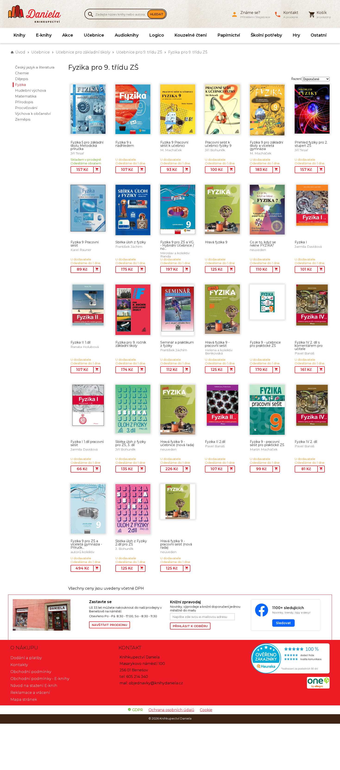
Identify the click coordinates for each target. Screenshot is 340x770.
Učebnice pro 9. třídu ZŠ (139, 52)
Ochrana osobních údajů (171, 710)
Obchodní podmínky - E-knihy (39, 678)
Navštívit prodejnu (109, 625)
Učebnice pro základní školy (83, 52)
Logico (156, 35)
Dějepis (21, 79)
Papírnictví (228, 35)
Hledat (156, 14)
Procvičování (26, 108)
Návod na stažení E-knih (33, 685)
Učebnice (94, 35)
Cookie (206, 710)
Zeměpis (22, 119)
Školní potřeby (266, 35)
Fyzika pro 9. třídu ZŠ (187, 52)
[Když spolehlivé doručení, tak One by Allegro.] (318, 687)
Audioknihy (127, 35)
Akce (67, 35)
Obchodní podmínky (30, 672)
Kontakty (19, 665)
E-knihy (44, 35)
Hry (296, 35)
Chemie (22, 73)
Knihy (19, 35)
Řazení (296, 79)
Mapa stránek (23, 699)
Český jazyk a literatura (34, 67)
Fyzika (20, 84)
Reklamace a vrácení (30, 692)
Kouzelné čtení (190, 35)
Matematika (25, 96)
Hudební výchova (30, 90)
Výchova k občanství (33, 113)
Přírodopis (24, 102)
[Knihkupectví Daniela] (37, 14)
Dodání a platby (26, 658)
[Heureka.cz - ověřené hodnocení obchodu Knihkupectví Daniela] (278, 659)
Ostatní (319, 35)
